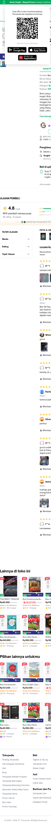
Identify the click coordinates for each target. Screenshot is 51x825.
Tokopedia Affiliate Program (14, 777)
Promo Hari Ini (8, 798)
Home (2, 21)
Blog (4, 772)
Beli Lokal (6, 802)
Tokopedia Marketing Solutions (15, 785)
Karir (4, 768)
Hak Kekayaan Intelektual (13, 764)
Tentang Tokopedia (10, 760)
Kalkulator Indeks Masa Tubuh (15, 789)
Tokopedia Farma (9, 794)
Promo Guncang (9, 806)
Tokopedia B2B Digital (12, 781)
